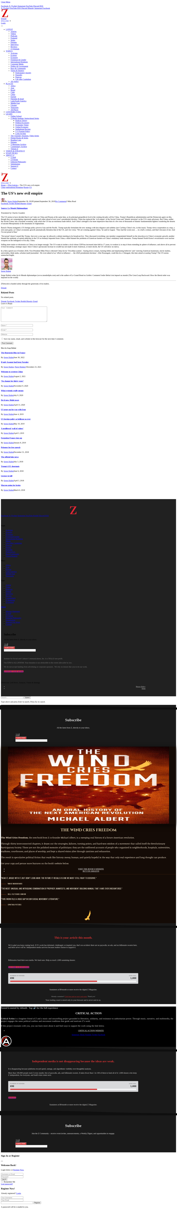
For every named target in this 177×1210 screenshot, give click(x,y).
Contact (13, 168)
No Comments (60, 201)
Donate (4, 19)
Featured (14, 38)
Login (18, 1193)
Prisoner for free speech (10, 447)
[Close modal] (2, 1161)
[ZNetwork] (5, 16)
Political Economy (22, 123)
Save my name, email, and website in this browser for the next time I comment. (34, 339)
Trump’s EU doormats (10, 466)
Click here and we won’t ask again (76, 996)
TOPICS (9, 51)
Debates (14, 42)
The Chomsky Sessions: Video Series (25, 136)
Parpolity (18, 75)
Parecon (18, 77)
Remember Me (9, 1182)
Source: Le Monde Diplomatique (14, 208)
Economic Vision (22, 125)
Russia (26, 187)
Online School (16, 116)
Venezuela (14, 108)
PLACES (9, 84)
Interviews (15, 45)
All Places (14, 110)
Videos (13, 34)
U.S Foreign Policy (22, 131)
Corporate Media (17, 64)
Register (37, 1203)
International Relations (19, 62)
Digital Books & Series (19, 138)
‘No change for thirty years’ (12, 381)
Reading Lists (16, 140)
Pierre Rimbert (20, 367)
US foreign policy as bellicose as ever (16, 419)
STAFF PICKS (12, 153)
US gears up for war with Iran (13, 410)
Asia (12, 88)
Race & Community (18, 68)
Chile (13, 92)
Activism (14, 53)
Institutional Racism (22, 129)
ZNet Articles (13, 185)
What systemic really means (12, 391)
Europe (13, 97)
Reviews (14, 47)
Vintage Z (14, 149)
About (3, 607)
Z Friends (14, 160)
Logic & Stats (20, 134)
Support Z (14, 166)
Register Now (18, 1170)
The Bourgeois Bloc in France (13, 353)
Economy (14, 58)
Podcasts (14, 36)
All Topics (15, 81)
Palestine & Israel (17, 99)
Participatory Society (23, 73)
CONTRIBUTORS (13, 112)
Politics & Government (19, 66)
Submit (27, 697)
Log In (4, 1179)
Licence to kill (6, 476)
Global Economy (21, 127)
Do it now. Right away (10, 400)
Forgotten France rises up (11, 438)
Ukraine (14, 105)
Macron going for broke (11, 485)
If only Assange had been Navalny (15, 362)
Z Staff (13, 157)
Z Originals (15, 49)
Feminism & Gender (18, 60)
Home (3, 185)
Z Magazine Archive (18, 144)
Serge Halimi (13, 201)
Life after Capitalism (23, 79)
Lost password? (7, 1184)
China (13, 94)
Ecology (14, 55)
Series (13, 40)
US (30, 187)
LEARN (9, 114)
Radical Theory (21, 121)
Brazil (13, 90)
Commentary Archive (19, 147)
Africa (13, 86)
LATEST (9, 29)
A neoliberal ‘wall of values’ (12, 428)
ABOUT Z (10, 155)
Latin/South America (18, 101)
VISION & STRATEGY (15, 151)
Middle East (15, 103)
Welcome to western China (12, 372)
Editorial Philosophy (18, 162)
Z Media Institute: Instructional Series (25, 118)
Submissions (15, 164)
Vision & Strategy (17, 71)
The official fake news (10, 457)
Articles (13, 32)
